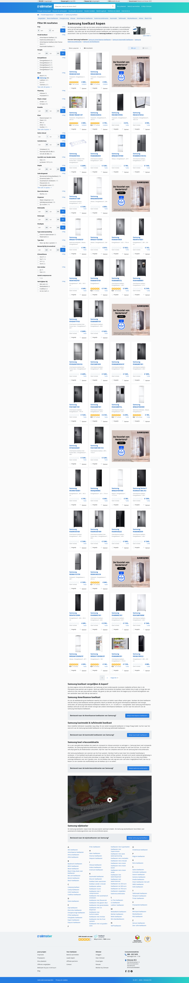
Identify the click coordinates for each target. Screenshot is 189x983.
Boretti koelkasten (74, 878)
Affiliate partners (72, 961)
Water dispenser (47, 200)
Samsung (44, 78)
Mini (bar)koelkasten (117, 919)
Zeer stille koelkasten (139, 925)
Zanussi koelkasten (138, 923)
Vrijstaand (44, 95)
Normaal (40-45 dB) (47, 151)
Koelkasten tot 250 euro (118, 884)
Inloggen (98, 955)
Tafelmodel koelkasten (139, 893)
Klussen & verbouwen (60, 11)
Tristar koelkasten (138, 898)
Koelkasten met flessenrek (98, 900)
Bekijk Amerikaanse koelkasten (137, 715)
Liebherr (44, 80)
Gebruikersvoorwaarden (45, 980)
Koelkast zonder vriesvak (97, 884)
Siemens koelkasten (138, 877)
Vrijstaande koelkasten (139, 905)
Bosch (43, 76)
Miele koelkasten (116, 916)
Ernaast (44, 104)
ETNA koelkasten (73, 915)
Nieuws (98, 964)
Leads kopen (71, 958)
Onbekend (45, 149)
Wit (42, 122)
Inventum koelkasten (96, 870)
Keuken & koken (89, 11)
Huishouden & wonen (76, 11)
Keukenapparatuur (47, 15)
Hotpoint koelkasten (95, 858)
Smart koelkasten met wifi (140, 882)
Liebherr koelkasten (117, 905)
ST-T (42, 261)
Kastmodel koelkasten (96, 876)
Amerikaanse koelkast (48, 37)
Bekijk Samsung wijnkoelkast (137, 838)
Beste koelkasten (52, 18)
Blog (38, 971)
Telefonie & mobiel (114, 11)
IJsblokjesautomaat (47, 202)
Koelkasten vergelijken (118, 891)
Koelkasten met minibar (97, 917)
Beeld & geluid (101, 11)
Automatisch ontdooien (49, 181)
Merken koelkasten (117, 914)
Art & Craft (44, 291)
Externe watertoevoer (48, 234)
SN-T (43, 259)
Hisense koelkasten (95, 856)
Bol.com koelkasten (74, 876)
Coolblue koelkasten (74, 894)
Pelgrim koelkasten (138, 856)
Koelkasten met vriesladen (119, 858)
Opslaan (84, 88)
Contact (69, 964)
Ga (63, 30)
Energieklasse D (46, 65)
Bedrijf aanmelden (134, 6)
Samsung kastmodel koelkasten (123, 39)
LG (42, 82)
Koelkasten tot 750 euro (118, 889)
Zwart (43, 120)
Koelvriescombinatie (47, 40)
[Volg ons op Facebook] (126, 971)
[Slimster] (38, 15)
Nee (42, 160)
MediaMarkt (45, 286)
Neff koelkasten (116, 926)
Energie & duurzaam (44, 11)
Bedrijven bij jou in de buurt (46, 968)
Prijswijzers (41, 958)
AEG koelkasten (73, 850)
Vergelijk (73, 88)
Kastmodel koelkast (47, 46)
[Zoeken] (112, 6)
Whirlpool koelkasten (139, 911)
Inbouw (72, 18)
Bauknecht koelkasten (75, 864)
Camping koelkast (73, 887)
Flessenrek (45, 183)
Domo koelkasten (73, 901)
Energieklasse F (46, 69)
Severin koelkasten (138, 874)
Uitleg (63, 26)
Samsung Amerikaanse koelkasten (99, 39)
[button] (110, 799)
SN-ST (43, 257)
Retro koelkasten (137, 863)
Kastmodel (113, 18)
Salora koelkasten (138, 870)
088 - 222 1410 (132, 954)
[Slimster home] (44, 6)
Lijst (134, 48)
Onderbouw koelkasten (140, 850)
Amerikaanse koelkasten (85, 18)
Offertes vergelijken (43, 964)
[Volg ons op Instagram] (129, 971)
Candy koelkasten (73, 890)
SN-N (42, 264)
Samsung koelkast (71, 15)
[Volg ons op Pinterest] (132, 971)
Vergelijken (41, 18)
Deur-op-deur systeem (48, 243)
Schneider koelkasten (139, 872)
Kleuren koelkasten (95, 879)
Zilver (42, 125)
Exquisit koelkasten (74, 922)
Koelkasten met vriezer (118, 863)
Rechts (43, 194)
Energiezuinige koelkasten (76, 913)
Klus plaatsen (121, 6)
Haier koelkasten (94, 853)
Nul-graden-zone (47, 185)
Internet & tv (126, 11)
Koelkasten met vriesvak (119, 861)
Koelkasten (59, 15)
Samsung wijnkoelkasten (91, 42)
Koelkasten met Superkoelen (120, 847)
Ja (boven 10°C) (46, 162)
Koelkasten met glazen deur (98, 903)
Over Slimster (100, 958)
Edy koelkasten (72, 908)
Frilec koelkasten (94, 847)
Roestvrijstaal (45, 118)
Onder (43, 102)
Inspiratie (40, 955)
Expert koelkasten (73, 920)
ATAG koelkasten (73, 857)
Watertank (44, 237)
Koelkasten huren (95, 889)
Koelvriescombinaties (101, 18)
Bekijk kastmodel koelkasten (138, 735)
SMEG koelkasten (138, 884)
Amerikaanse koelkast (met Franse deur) (51, 43)
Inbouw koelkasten (95, 865)
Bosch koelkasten (73, 880)
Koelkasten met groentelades (98, 905)
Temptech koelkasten (139, 896)
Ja (41, 270)
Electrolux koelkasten (75, 910)
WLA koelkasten (137, 916)
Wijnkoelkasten (132, 18)
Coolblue (44, 289)
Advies (141, 18)
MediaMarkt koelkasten (118, 912)
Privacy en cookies (62, 980)
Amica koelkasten (73, 855)
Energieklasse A (46, 60)
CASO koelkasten (73, 892)
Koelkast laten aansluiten (97, 881)
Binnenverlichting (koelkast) (50, 176)
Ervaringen (99, 961)
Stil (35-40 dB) (46, 154)
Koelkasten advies (95, 886)
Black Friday (149, 18)
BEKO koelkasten (73, 866)
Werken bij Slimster (102, 968)
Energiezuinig (64, 18)
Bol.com (44, 284)
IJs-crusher (45, 204)
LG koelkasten (115, 903)
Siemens (44, 85)
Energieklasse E (46, 67)
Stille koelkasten (137, 887)
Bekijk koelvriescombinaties (138, 768)
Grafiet (43, 127)
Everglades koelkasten (75, 917)
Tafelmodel (122, 18)
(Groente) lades (46, 178)
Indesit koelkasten (95, 867)
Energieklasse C (46, 63)
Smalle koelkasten (138, 879)
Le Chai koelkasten (117, 900)
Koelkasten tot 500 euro (118, 886)
